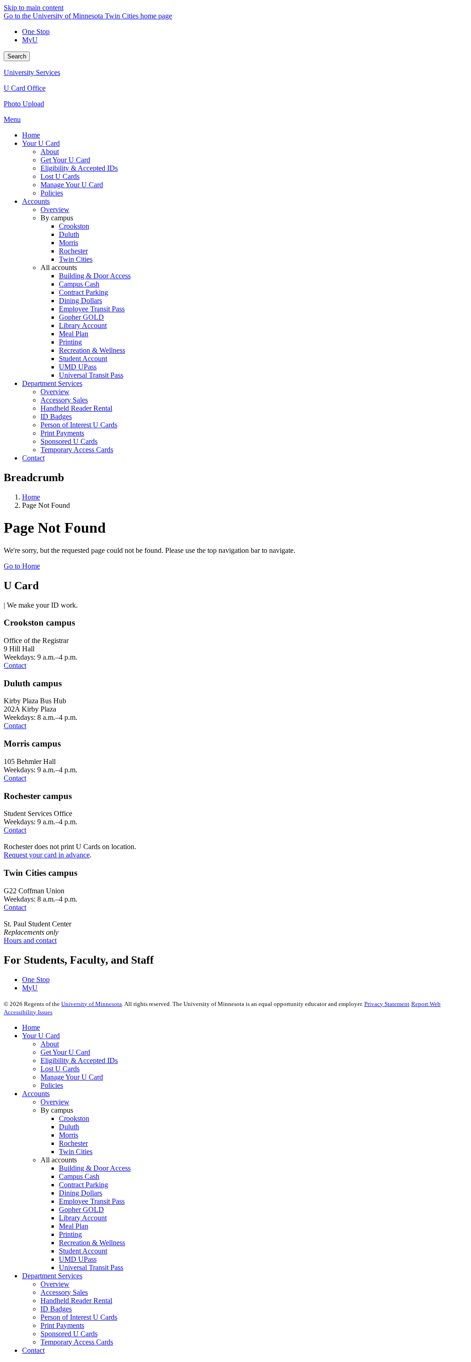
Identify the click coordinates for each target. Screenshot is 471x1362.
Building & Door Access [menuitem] (95, 276)
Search (16, 56)
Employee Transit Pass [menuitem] (92, 309)
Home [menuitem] (31, 135)
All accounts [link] (58, 267)
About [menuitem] (49, 151)
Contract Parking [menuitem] (83, 292)
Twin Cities (75, 1151)
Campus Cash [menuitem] (79, 284)
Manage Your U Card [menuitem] (71, 185)
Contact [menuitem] (33, 458)
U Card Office (25, 88)
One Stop (36, 31)
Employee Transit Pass (92, 1201)
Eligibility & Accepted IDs (79, 1060)
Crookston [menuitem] (74, 226)
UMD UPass (78, 1259)
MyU (30, 40)
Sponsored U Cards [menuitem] (69, 441)
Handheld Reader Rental (76, 1301)
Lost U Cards (60, 1069)
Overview (54, 1102)
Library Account (83, 1218)
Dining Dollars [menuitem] (80, 301)
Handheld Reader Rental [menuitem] (76, 408)
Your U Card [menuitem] (41, 143)
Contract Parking (83, 1185)
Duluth (69, 1127)
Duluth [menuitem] (69, 234)
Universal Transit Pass (91, 1267)
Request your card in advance (47, 855)
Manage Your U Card (71, 1077)
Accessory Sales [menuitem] (64, 400)
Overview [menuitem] (54, 209)
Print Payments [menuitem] (62, 433)
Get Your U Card (65, 1052)
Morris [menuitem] (68, 243)
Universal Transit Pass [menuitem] (91, 375)
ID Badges (56, 1309)
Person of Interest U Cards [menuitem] (78, 425)
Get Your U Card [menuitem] (65, 160)
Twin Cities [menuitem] (75, 259)
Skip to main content (33, 7)
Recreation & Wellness (92, 1243)
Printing (70, 1234)
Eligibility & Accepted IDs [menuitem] (79, 168)
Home (31, 497)
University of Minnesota (91, 1003)
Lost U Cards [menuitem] (60, 176)
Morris (68, 1135)
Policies (51, 1085)
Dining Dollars (80, 1193)
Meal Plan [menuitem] (73, 334)
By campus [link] (56, 218)
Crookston (74, 1118)
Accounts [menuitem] (36, 201)
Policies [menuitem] (51, 193)
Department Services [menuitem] (52, 383)
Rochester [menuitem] (73, 251)
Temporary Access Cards (76, 1342)
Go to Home (22, 566)
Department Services (52, 1276)
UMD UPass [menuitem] (78, 367)
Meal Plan (73, 1226)
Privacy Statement (386, 1003)
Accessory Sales (64, 1292)
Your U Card (41, 1036)
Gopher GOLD (81, 1209)
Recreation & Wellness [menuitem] (92, 350)
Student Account (83, 1251)
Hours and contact (30, 940)
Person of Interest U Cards (78, 1317)
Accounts (36, 1094)
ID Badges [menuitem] (56, 416)
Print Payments (62, 1325)
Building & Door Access (95, 1168)
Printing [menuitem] (70, 342)
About (49, 1044)
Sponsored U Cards (69, 1334)
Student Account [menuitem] (83, 358)
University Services (32, 72)
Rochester (73, 1143)
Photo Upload (24, 104)
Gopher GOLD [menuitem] (81, 317)
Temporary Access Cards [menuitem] (76, 450)
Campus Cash (79, 1176)
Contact (15, 665)
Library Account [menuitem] (83, 325)
